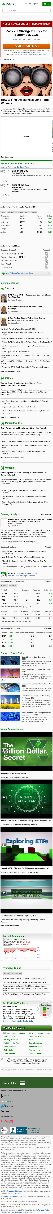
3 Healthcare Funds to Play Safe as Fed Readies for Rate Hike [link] (26, 441)
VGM (27, 212)
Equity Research (35, 1043)
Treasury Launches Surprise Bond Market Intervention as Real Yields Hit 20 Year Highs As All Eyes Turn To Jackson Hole (25, 988)
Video (31, 1040)
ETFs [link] (8, 378)
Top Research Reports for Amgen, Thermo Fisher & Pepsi (24, 982)
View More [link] (47, 629)
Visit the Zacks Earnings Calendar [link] (21, 576)
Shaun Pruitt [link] (16, 312)
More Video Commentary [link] (10, 926)
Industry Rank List (10, 1040)
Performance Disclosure (14, 1191)
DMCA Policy (6, 1212)
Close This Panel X (7, 59)
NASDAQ (7, 942)
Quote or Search (10, 11)
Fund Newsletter (35, 1047)
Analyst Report (46, 253)
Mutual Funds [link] (12, 423)
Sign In (35, 4)
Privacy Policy (44, 1210)
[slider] (26, 136)
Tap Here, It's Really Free (26, 46)
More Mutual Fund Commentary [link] (12, 458)
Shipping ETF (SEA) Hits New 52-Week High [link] (18, 407)
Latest (6, 974)
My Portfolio (8, 1050)
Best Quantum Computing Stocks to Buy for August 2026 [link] (36, 714)
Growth (10, 212)
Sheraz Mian (15, 526)
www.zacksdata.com (12, 1196)
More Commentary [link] (7, 157)
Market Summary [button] (12, 936)
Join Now (28, 4)
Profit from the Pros (11, 1043)
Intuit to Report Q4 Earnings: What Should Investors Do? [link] (23, 557)
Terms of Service (21, 1212)
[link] (9, 4)
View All (48, 582)
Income (34, 212)
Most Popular (16, 974)
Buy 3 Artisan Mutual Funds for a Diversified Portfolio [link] (24, 428)
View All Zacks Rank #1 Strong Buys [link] (19, 273)
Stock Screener (9, 1047)
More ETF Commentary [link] (9, 417)
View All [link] (48, 547)
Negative (12, 586)
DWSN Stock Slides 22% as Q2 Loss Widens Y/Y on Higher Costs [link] (27, 567)
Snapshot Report (46, 260)
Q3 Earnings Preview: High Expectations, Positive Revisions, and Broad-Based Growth (30, 520)
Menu (46, 4)
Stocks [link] (8, 288)
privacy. (20, 54)
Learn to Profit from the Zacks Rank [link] (15, 167)
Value (3, 212)
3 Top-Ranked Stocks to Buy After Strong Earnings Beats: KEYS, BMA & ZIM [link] (26, 319)
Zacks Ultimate (9, 1053)
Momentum (19, 212)
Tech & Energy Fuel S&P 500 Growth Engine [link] (18, 542)
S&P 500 (7, 944)
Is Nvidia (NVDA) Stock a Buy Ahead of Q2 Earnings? (23, 978)
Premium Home (35, 1053)
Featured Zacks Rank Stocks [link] (16, 163)
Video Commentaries (12, 729)
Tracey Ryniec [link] (16, 300)
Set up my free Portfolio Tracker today (18, 1021)
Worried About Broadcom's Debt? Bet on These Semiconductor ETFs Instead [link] (21, 384)
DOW (6, 939)
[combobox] (26, 575)
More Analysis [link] (46, 515)
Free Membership (36, 1050)
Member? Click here (34, 54)
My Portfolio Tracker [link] (14, 1003)
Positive (4, 586)
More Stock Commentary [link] (10, 371)
